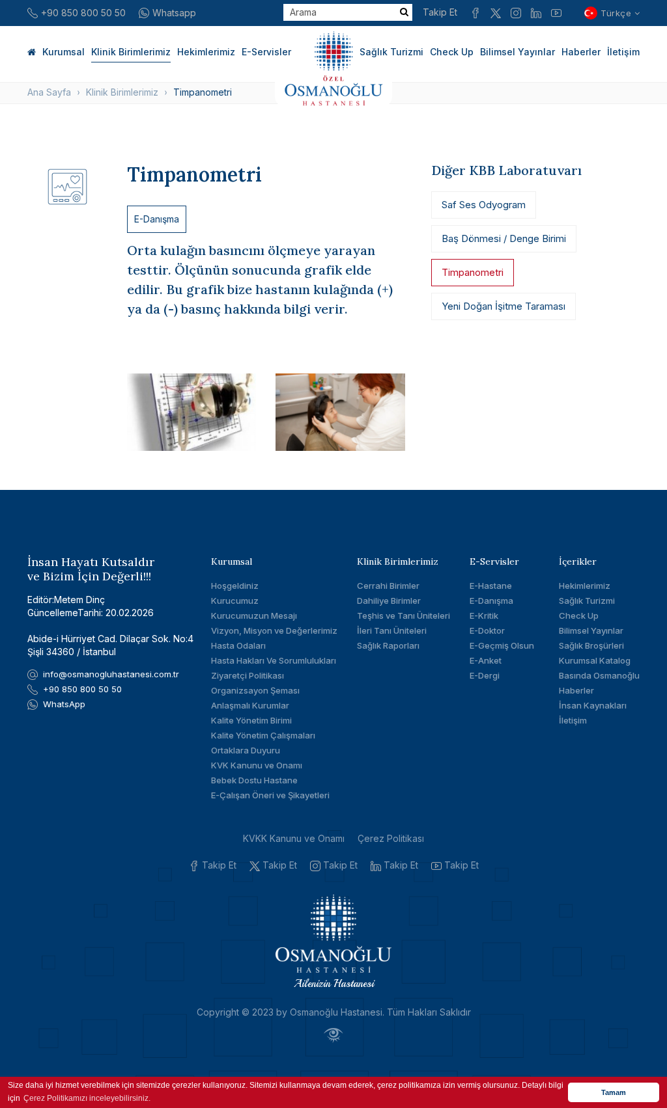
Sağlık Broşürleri (591, 645)
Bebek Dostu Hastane (254, 780)
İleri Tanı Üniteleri (392, 630)
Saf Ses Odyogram (484, 204)
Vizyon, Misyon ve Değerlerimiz (274, 630)
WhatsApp (64, 704)
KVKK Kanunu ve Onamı (294, 838)
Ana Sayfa (49, 92)
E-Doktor (487, 630)
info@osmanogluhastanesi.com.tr (111, 674)
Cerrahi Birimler (388, 585)
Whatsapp (174, 12)
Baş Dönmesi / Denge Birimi (504, 238)
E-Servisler (266, 51)
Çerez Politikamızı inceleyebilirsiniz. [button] (86, 1098)
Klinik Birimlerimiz (131, 51)
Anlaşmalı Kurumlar (250, 705)
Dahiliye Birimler (389, 600)
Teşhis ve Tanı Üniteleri (403, 615)
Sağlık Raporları (388, 645)
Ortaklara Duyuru (245, 750)
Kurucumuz (235, 600)
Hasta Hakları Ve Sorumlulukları (273, 660)
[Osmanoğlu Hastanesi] (333, 66)
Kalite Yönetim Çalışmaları (263, 735)
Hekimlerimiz (206, 51)
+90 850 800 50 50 (83, 12)
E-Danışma (156, 218)
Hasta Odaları (238, 645)
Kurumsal (63, 51)
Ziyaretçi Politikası (247, 675)
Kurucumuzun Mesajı (254, 615)
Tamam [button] (613, 1092)
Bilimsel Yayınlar (517, 51)
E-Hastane (491, 585)
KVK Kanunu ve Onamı (256, 765)
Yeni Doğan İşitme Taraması (503, 306)
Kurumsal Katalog (595, 660)
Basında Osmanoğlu (599, 675)
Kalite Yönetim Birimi (251, 720)
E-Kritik (484, 615)
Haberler (581, 51)
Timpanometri (473, 272)
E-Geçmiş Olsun (502, 645)
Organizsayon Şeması (255, 690)
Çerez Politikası (391, 838)
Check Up (452, 51)
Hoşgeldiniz (235, 585)
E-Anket (486, 660)
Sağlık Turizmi (391, 51)
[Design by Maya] (333, 1035)
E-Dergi (485, 675)
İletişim (623, 51)
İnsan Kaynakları (593, 705)
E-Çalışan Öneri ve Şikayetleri (270, 795)
